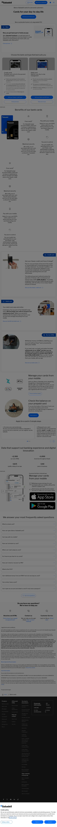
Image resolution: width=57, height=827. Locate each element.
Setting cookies (5, 822)
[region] (28, 814)
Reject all (37, 821)
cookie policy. (12, 817)
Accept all (50, 821)
